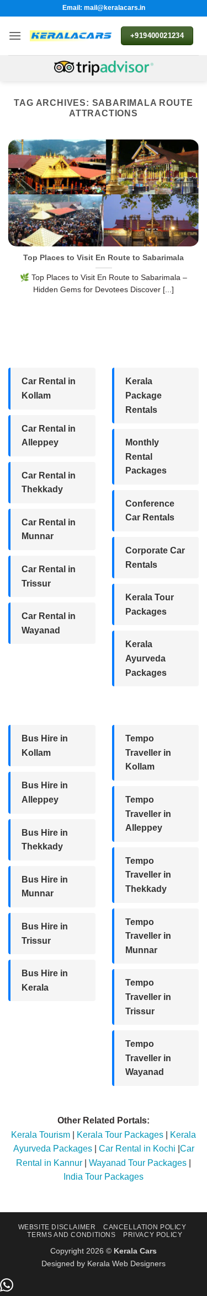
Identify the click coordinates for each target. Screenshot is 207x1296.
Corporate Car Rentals (155, 557)
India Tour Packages (103, 1176)
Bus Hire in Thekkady (45, 840)
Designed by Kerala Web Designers (103, 1263)
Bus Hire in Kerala (45, 980)
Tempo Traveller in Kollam (148, 752)
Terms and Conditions (71, 1235)
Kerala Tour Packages (149, 604)
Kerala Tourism (40, 1134)
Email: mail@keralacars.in (103, 8)
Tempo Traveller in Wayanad (148, 1058)
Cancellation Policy (145, 1227)
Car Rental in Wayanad (49, 623)
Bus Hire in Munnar (45, 887)
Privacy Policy (153, 1235)
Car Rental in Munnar (49, 529)
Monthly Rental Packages (146, 456)
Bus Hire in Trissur (45, 933)
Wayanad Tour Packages (138, 1163)
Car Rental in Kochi (137, 1148)
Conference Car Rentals (149, 511)
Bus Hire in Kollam (45, 745)
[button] (15, 35)
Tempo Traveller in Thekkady (148, 875)
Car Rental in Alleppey (49, 436)
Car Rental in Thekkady (49, 482)
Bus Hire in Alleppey (45, 792)
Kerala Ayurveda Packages (146, 658)
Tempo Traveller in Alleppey (148, 813)
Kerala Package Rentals (143, 395)
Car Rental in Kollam (49, 388)
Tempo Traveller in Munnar (148, 936)
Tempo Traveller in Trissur (148, 996)
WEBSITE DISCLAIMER (57, 1227)
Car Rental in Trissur (49, 576)
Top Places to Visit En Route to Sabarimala (103, 258)
